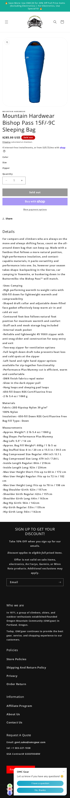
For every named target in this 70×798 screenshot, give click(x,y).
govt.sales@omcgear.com (30, 742)
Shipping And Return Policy (26, 667)
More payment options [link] (35, 209)
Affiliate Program (19, 706)
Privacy (12, 676)
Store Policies (16, 659)
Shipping (6, 142)
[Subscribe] (59, 582)
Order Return (16, 684)
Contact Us (14, 722)
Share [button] (9, 218)
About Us (13, 714)
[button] (6, 22)
